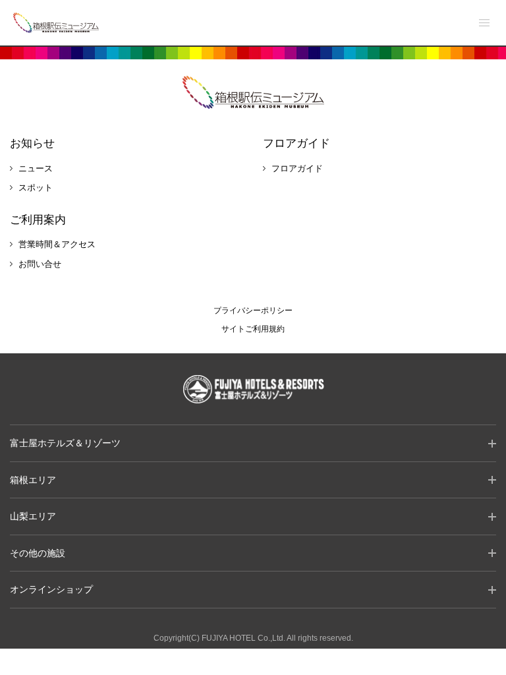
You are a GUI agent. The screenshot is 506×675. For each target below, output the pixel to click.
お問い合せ (39, 264)
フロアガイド (296, 143)
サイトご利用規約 (253, 329)
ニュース (35, 168)
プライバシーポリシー (253, 310)
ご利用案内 (38, 220)
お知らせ (32, 143)
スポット (35, 187)
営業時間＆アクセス (57, 244)
